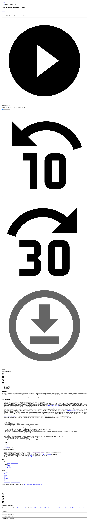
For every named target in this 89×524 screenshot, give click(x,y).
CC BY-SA (39, 484)
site (8, 453)
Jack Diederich (7, 482)
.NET (5, 479)
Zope (5, 473)
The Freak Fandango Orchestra (30, 484)
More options (5, 511)
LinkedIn (6, 446)
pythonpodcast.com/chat (32, 456)
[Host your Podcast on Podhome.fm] (44, 522)
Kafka (5, 480)
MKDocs (9, 467)
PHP (5, 476)
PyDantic (9, 465)
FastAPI (8, 466)
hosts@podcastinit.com (46, 454)
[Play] (44, 61)
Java (5, 477)
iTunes (30, 455)
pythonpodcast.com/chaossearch (71, 410)
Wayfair (5, 472)
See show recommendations (8, 516)
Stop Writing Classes (15, 482)
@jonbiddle (6, 447)
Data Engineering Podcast (38, 452)
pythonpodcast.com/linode (53, 405)
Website (5, 444)
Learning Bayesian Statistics (12, 463)
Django (5, 475)
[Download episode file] (44, 368)
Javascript (6, 478)
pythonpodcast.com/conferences (10, 416)
